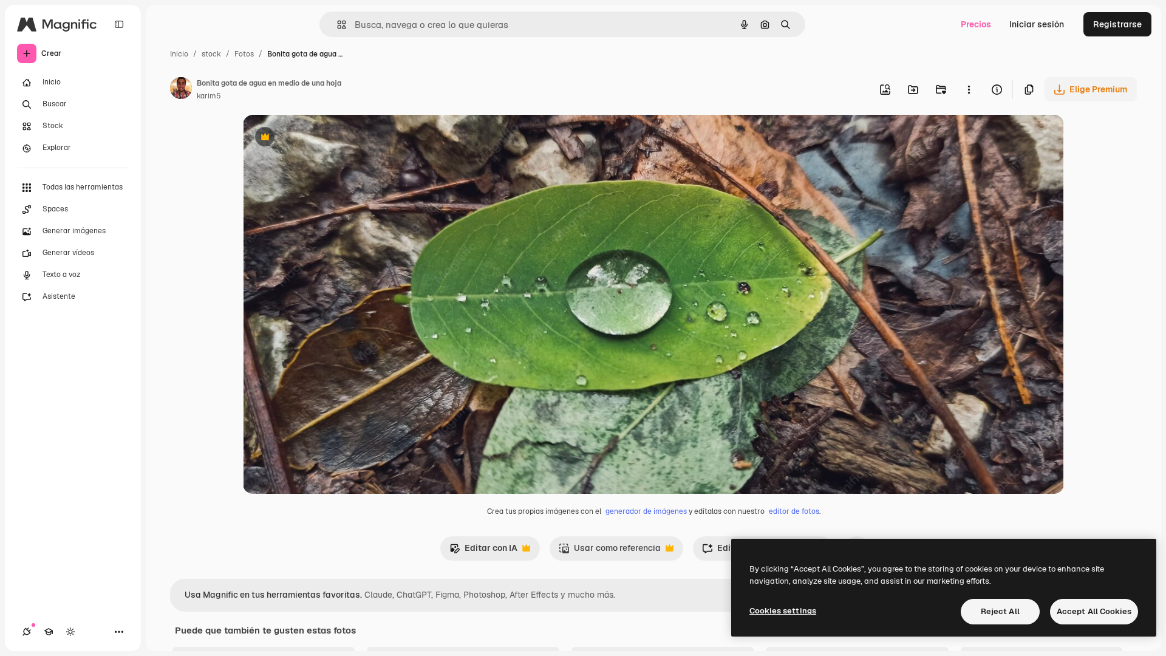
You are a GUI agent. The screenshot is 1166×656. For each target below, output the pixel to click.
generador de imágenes (646, 511)
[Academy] (48, 631)
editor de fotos (794, 511)
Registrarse (1117, 24)
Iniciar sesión (1036, 24)
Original (321, 138)
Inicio (179, 54)
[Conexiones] (26, 631)
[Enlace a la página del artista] (181, 90)
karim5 (209, 96)
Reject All (1000, 611)
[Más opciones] (968, 89)
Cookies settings (782, 611)
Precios (976, 24)
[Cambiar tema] (70, 631)
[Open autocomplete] (336, 24)
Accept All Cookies (1094, 611)
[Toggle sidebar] (119, 24)
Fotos (244, 54)
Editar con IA (483, 551)
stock (211, 54)
